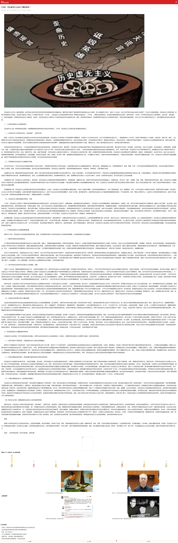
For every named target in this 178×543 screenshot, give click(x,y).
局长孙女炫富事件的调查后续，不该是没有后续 (13, 538)
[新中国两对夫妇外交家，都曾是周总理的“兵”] (143, 507)
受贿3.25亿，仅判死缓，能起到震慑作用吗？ (13, 536)
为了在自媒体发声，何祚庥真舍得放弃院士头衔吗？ (14, 534)
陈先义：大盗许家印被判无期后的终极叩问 (122, 493)
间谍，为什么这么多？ (7, 532)
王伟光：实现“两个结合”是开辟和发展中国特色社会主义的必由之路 (18, 527)
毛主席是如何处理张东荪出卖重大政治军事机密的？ (14, 529)
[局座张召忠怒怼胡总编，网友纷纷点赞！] (77, 507)
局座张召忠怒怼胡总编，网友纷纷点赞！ (55, 518)
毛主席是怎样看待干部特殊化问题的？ (54, 493)
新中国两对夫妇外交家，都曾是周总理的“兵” (122, 518)
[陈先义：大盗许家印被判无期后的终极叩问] (143, 481)
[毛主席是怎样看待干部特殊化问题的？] (77, 481)
